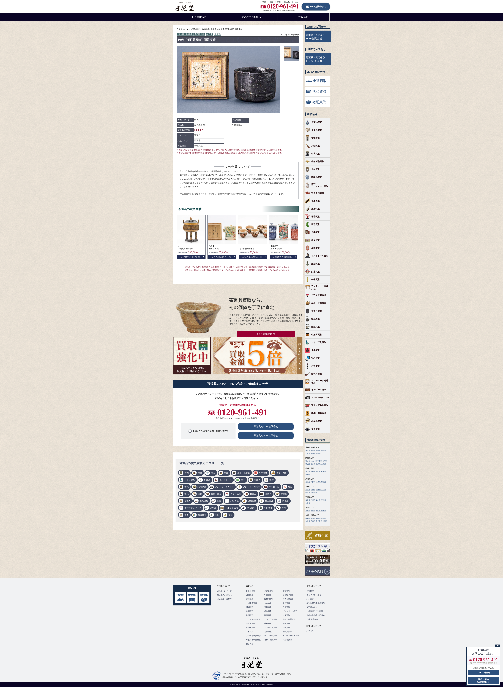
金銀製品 (252, 501)
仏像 (230, 515)
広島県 (323, 500)
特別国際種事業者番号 (316, 603)
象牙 (271, 480)
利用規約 (310, 599)
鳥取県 (307, 500)
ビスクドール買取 (319, 256)
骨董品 (284, 494)
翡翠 (243, 480)
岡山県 (318, 500)
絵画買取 (202, 515)
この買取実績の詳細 (190, 257)
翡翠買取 (315, 224)
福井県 (307, 474)
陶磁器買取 (316, 177)
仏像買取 (315, 279)
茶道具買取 (316, 130)
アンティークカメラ (224, 487)
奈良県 (307, 492)
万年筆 (213, 508)
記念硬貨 (202, 487)
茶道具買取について (265, 334)
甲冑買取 (315, 153)
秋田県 (318, 451)
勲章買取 (315, 271)
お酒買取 (315, 366)
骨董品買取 (316, 122)
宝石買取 (315, 358)
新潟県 (307, 472)
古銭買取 (315, 169)
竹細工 (253, 494)
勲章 (226, 473)
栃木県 (313, 464)
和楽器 (207, 480)
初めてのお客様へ (251, 17)
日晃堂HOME (199, 17)
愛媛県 (323, 511)
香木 (284, 508)
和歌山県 (314, 492)
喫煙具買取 (316, 374)
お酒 (200, 473)
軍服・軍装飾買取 (319, 405)
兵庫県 (313, 490)
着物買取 (315, 248)
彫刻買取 (315, 264)
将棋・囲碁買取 (318, 413)
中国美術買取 (317, 193)
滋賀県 (323, 490)
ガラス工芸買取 (318, 295)
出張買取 (180, 595)
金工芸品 (269, 501)
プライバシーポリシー (316, 595)
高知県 (318, 511)
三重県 (323, 482)
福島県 (318, 453)
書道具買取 (316, 311)
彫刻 (217, 515)
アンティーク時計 (251, 487)
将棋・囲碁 (281, 473)
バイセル (310, 631)
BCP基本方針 (312, 607)
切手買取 (263, 473)
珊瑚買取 (315, 216)
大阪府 (307, 490)
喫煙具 (257, 480)
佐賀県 (313, 518)
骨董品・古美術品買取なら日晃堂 (247, 684)
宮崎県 (313, 521)
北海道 (307, 451)
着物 (186, 473)
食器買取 (251, 508)
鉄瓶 (186, 494)
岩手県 (323, 451)
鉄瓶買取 (315, 319)
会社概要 (310, 591)
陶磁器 (285, 501)
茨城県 (307, 464)
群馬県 (318, 464)
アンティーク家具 (253, 619)
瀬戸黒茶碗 (199, 34)
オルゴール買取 (318, 389)
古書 (186, 515)
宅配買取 (204, 595)
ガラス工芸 (235, 494)
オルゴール (274, 487)
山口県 (307, 503)
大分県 (307, 521)
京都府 (318, 490)
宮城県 (313, 453)
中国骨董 (268, 508)
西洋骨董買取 (288, 599)
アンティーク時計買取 (319, 381)
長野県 (313, 472)
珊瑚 (290, 487)
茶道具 (189, 34)
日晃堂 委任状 (312, 619)
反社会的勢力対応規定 (316, 615)
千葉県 (319, 461)
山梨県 (323, 464)
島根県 (313, 500)
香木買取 (315, 201)
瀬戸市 (209, 34)
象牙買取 (315, 209)
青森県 (313, 451)
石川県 (323, 472)
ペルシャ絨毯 (231, 508)
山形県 (307, 453)
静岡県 (313, 482)
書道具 (268, 494)
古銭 (186, 487)
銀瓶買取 (315, 327)
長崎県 (318, 518)
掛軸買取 (315, 138)
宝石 (213, 473)
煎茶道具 (204, 501)
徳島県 (313, 511)
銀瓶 (200, 494)
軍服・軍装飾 (243, 473)
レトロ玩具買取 (318, 342)
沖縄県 (325, 521)
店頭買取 (192, 595)
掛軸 (219, 501)
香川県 (307, 511)
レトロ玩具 (189, 480)
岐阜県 (318, 482)
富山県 (318, 472)
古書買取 (315, 232)
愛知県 (307, 482)
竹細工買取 (316, 334)
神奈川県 (314, 461)
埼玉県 (181, 34)
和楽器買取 (316, 421)
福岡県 (307, 518)
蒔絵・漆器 (216, 494)
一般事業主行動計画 (315, 611)
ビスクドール (225, 480)
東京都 (307, 461)
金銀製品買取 (317, 161)
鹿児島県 (319, 521)
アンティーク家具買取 (319, 287)
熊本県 (323, 518)
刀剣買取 (234, 501)
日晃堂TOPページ (224, 591)
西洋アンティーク (192, 508)
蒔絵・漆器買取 (318, 303)
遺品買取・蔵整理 (224, 599)
